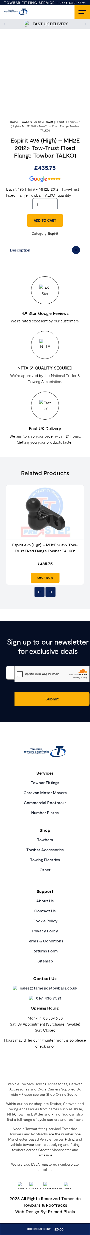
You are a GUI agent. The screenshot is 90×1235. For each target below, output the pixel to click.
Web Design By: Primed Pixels (45, 1211)
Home (14, 122)
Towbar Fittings (45, 782)
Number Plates (45, 812)
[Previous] (39, 592)
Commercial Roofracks (45, 802)
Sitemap (45, 960)
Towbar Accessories (45, 849)
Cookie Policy (45, 920)
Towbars (45, 839)
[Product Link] (45, 512)
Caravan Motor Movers (45, 792)
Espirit (60, 122)
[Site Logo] (16, 12)
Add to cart (45, 220)
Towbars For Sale (32, 122)
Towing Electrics (45, 859)
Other (45, 869)
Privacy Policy (45, 930)
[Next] (51, 592)
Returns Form (45, 950)
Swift (49, 122)
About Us (45, 900)
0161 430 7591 (73, 3)
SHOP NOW (45, 577)
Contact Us (45, 910)
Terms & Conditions (45, 940)
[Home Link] (45, 752)
